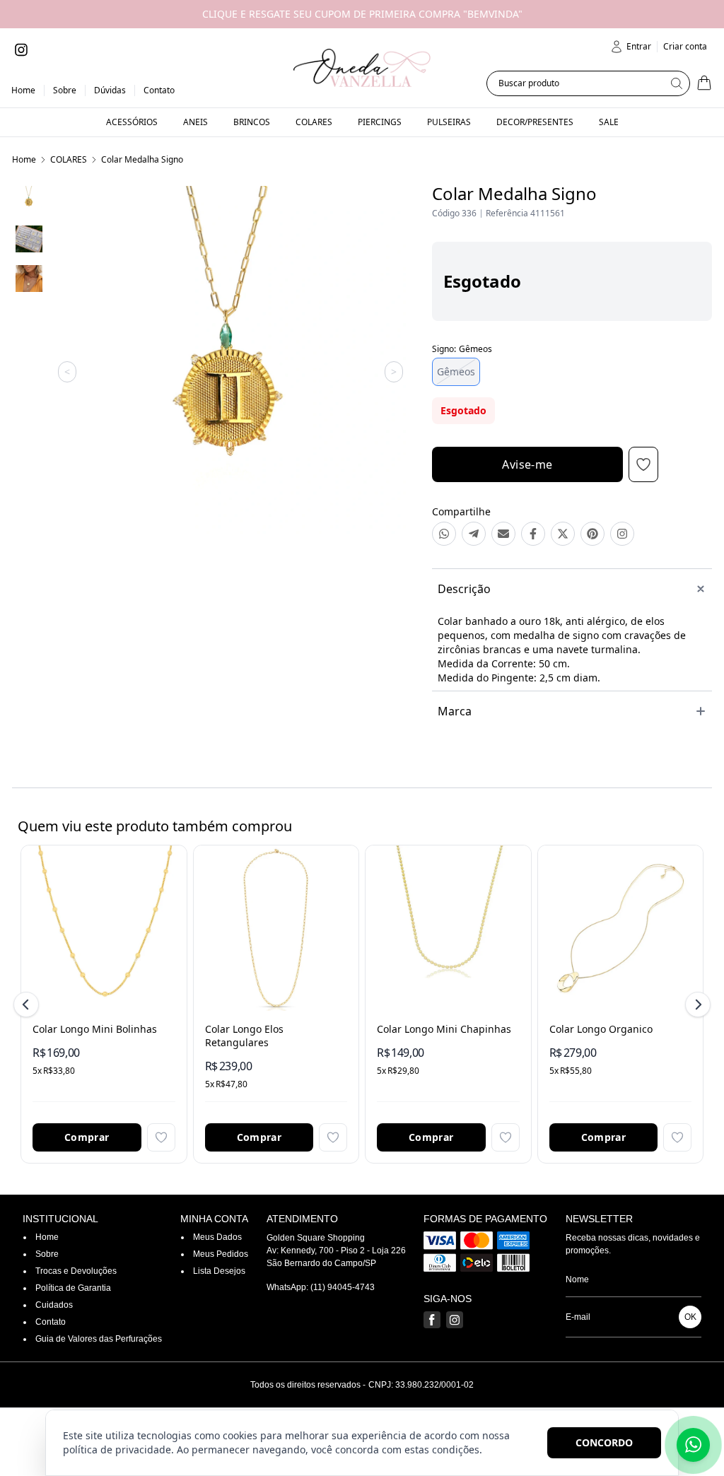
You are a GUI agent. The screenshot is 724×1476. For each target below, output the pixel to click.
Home (24, 159)
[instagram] (21, 49)
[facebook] (432, 1319)
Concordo (604, 1442)
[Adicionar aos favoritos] (161, 1137)
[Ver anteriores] (28, 1004)
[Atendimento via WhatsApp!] (693, 1445)
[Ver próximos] (695, 1004)
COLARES (68, 159)
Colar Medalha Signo (142, 159)
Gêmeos (456, 371)
